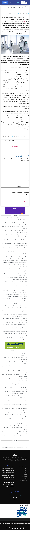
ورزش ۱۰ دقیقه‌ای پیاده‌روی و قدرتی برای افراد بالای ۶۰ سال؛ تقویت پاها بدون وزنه (8, 484)
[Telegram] (23, 528)
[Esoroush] (12, 528)
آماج (24, 21)
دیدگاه (27, 163)
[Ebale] (17, 528)
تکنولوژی (25, 474)
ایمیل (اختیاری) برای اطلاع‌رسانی (22, 186)
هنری (26, 478)
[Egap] (15, 528)
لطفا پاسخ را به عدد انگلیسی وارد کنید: (20, 192)
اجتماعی (25, 470)
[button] (18, 2)
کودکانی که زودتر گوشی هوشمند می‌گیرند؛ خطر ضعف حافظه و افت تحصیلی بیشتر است (8, 477)
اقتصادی (25, 472)
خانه (26, 468)
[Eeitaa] (9, 528)
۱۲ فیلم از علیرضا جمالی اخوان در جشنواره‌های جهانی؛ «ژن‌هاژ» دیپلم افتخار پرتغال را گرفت (8, 470)
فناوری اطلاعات (24, 476)
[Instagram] (6, 528)
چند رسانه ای (24, 480)
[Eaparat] (20, 528)
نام (28, 181)
